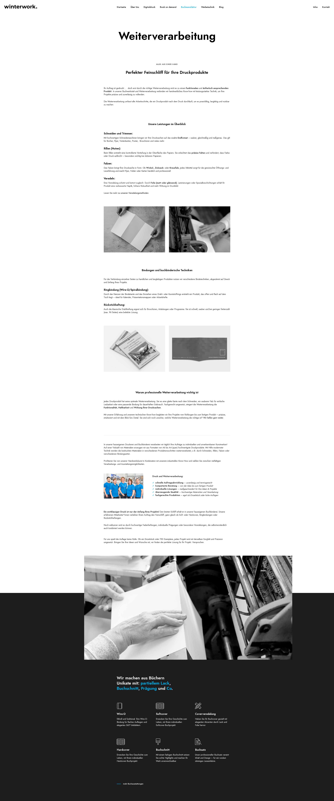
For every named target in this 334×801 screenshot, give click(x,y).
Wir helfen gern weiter (213, 417)
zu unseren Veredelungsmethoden (132, 193)
